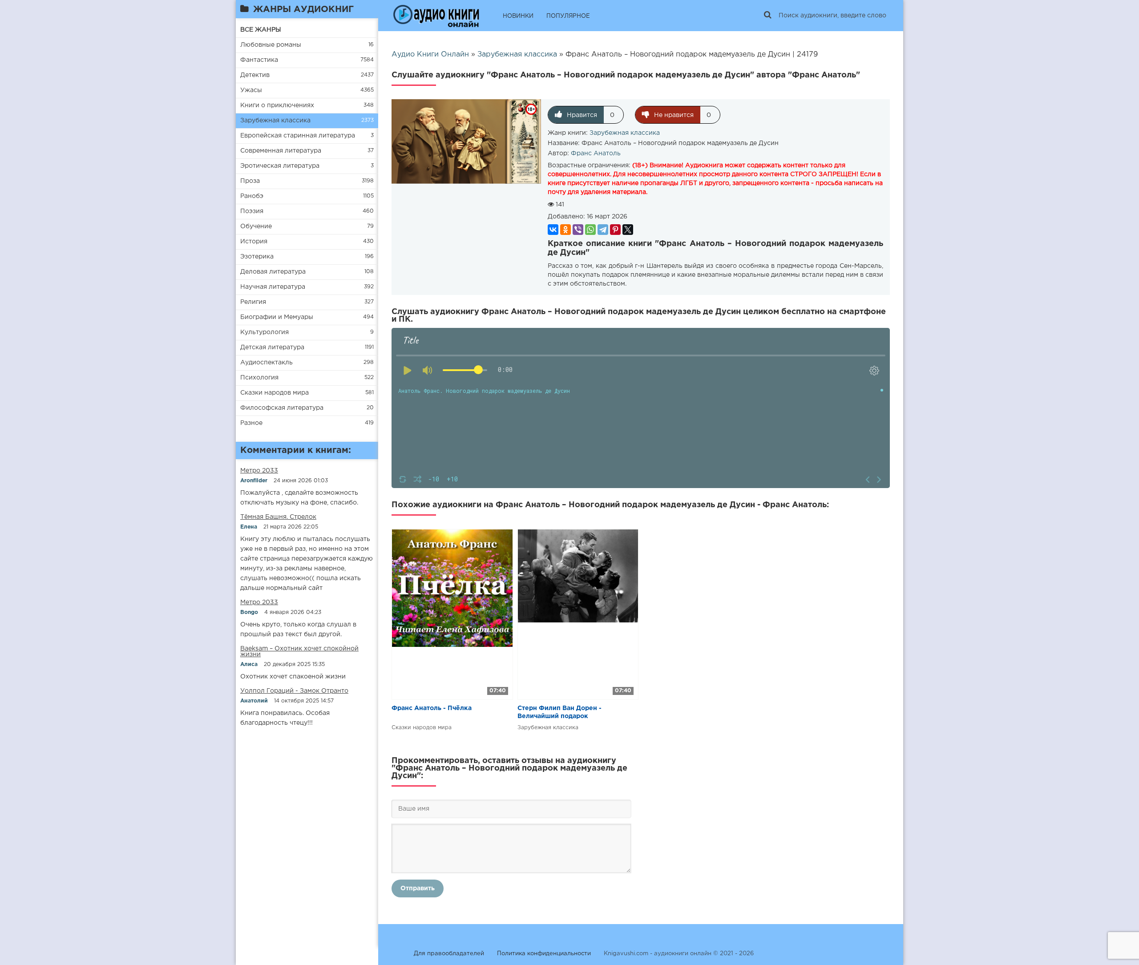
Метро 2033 (259, 470)
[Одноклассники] (565, 229)
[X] (627, 229)
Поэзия (251, 211)
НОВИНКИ (518, 16)
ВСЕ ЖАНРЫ (260, 29)
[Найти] (767, 15)
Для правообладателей (449, 953)
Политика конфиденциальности (544, 953)
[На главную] (436, 15)
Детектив (255, 75)
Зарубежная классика (275, 120)
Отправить (417, 888)
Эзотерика (257, 256)
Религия (253, 302)
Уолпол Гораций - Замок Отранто (294, 691)
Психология (259, 377)
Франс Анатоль (596, 153)
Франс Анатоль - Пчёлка (432, 708)
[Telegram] (603, 229)
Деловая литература (273, 272)
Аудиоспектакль (266, 362)
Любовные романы (270, 45)
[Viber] (578, 229)
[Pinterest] (615, 229)
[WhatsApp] (590, 229)
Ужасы (251, 90)
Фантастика (259, 60)
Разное (251, 423)
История (253, 241)
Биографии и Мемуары (276, 317)
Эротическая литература (279, 166)
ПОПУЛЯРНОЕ (568, 16)
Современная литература (280, 150)
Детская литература (272, 347)
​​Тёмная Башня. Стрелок (278, 517)
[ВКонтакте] (553, 229)
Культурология (264, 332)
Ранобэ (251, 196)
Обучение (256, 226)
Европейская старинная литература (297, 135)
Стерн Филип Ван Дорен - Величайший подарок (559, 712)
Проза (250, 181)
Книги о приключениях (277, 105)
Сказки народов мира (274, 393)
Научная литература (272, 287)
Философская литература (281, 408)
